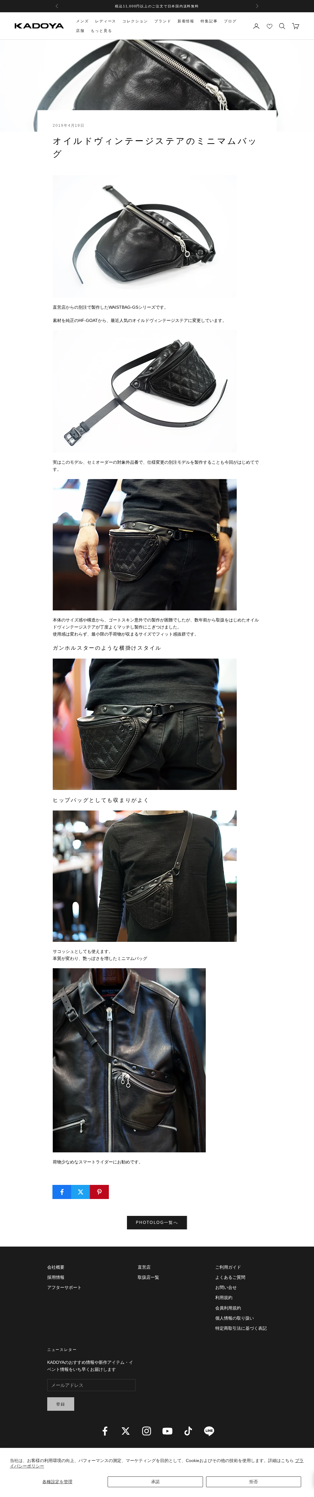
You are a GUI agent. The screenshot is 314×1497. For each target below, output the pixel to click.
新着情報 (186, 21)
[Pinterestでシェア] (99, 1192)
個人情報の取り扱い (234, 1318)
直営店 (144, 1267)
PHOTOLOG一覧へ (157, 1222)
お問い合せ (226, 1287)
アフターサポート (64, 1287)
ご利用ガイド (228, 1267)
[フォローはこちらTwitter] (125, 1431)
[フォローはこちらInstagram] (146, 1431)
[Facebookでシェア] (62, 1192)
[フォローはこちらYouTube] (167, 1431)
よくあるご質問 (230, 1277)
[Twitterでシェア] (80, 1192)
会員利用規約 (228, 1308)
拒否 (253, 1481)
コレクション (135, 21)
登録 (61, 1404)
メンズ (82, 21)
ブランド (162, 21)
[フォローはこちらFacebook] (104, 1431)
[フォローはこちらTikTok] (188, 1431)
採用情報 (55, 1277)
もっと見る (101, 31)
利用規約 (223, 1297)
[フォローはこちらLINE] (209, 1431)
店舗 (80, 31)
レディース (106, 21)
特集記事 (209, 21)
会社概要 (55, 1267)
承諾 (155, 1481)
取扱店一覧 (148, 1277)
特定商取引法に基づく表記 (241, 1328)
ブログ (230, 21)
